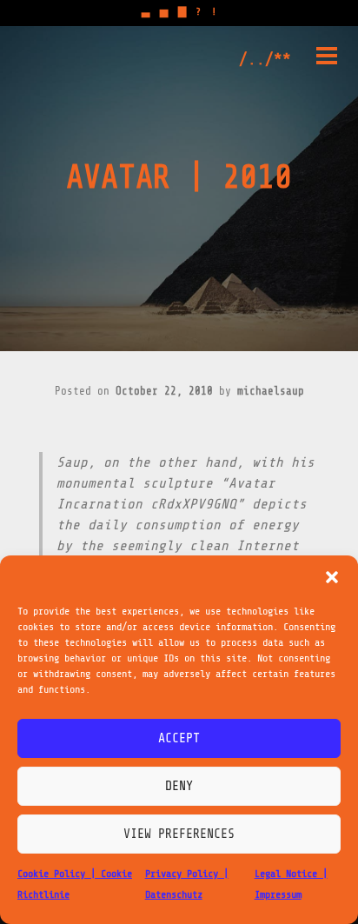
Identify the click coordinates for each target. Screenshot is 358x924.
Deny (179, 786)
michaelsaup (270, 391)
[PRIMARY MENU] (326, 59)
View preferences (179, 834)
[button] (332, 577)
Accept (179, 738)
